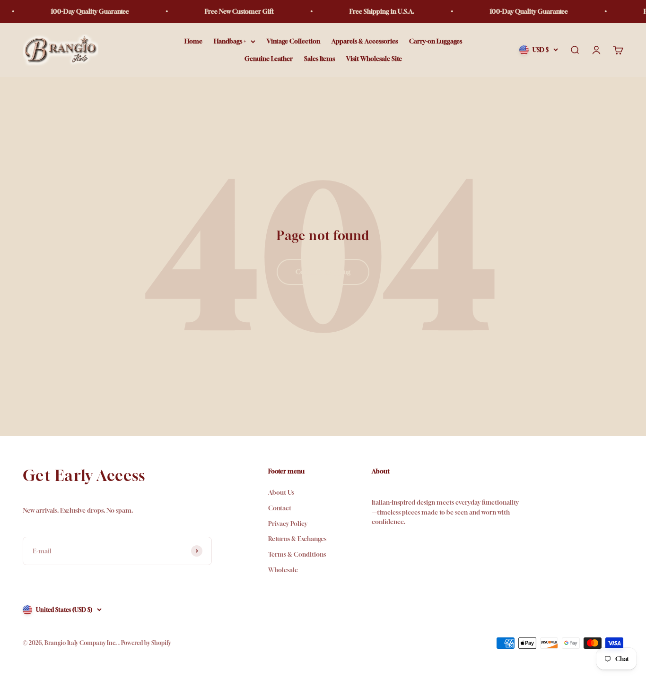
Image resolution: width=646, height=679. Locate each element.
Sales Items (319, 58)
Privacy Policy (287, 523)
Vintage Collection (293, 41)
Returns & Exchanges (297, 538)
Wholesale (283, 570)
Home (193, 41)
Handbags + (230, 41)
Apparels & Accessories (365, 41)
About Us (281, 492)
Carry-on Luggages (435, 41)
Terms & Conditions (297, 554)
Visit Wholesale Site (374, 58)
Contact (279, 508)
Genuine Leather (268, 58)
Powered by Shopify (146, 642)
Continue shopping (323, 271)
